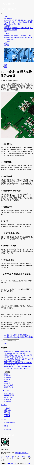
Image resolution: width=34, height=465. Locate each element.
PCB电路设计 (16, 28)
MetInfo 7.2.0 (12, 463)
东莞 (13, 458)
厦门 (2, 458)
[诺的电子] (17, 6)
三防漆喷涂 (25, 22)
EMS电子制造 (8, 18)
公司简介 (7, 35)
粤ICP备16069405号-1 (21, 453)
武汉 (18, 456)
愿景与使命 (14, 35)
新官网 (6, 45)
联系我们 (12, 39)
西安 (28, 456)
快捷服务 (7, 26)
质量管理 (12, 37)
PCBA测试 (18, 22)
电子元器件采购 (20, 20)
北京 (2, 456)
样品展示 (18, 37)
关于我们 (7, 33)
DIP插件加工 (10, 22)
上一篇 (17, 335)
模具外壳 (17, 24)
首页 (5, 16)
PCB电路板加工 (9, 20)
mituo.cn (27, 463)
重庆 (7, 456)
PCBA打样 (7, 28)
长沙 (7, 458)
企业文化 (27, 35)
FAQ (22, 37)
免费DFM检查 (24, 28)
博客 (5, 31)
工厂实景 (21, 35)
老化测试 (10, 24)
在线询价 (27, 37)
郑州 (23, 456)
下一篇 (18, 337)
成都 (12, 456)
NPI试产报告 (13, 30)
